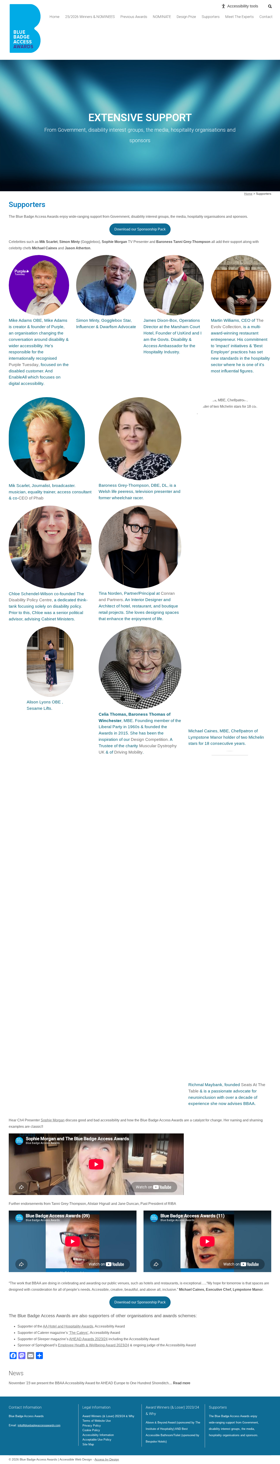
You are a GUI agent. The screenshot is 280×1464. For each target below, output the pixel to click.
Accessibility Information (98, 1435)
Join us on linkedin (23, 1435)
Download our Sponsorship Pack (140, 229)
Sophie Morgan (53, 1120)
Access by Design (106, 1459)
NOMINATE (162, 16)
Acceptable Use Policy (96, 1439)
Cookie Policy (91, 1430)
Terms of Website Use (96, 1420)
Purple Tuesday (23, 364)
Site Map (88, 1444)
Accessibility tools (242, 6)
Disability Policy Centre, (31, 600)
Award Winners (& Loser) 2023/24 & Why (108, 1416)
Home (55, 16)
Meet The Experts (239, 16)
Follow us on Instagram (30, 1435)
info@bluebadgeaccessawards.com (39, 1425)
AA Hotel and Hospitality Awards (68, 1326)
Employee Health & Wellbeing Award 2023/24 (93, 1345)
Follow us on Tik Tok (43, 1435)
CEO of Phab (31, 498)
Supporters (211, 16)
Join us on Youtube (36, 1435)
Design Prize (186, 16)
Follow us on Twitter (12, 1435)
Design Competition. (150, 739)
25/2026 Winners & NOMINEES (90, 16)
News (16, 1373)
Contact (266, 16)
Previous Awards (134, 16)
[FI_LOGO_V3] (25, 30)
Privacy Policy (91, 1425)
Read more (181, 1383)
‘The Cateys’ (78, 1333)
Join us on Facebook (18, 1435)
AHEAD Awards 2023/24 (88, 1339)
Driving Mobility (128, 752)
